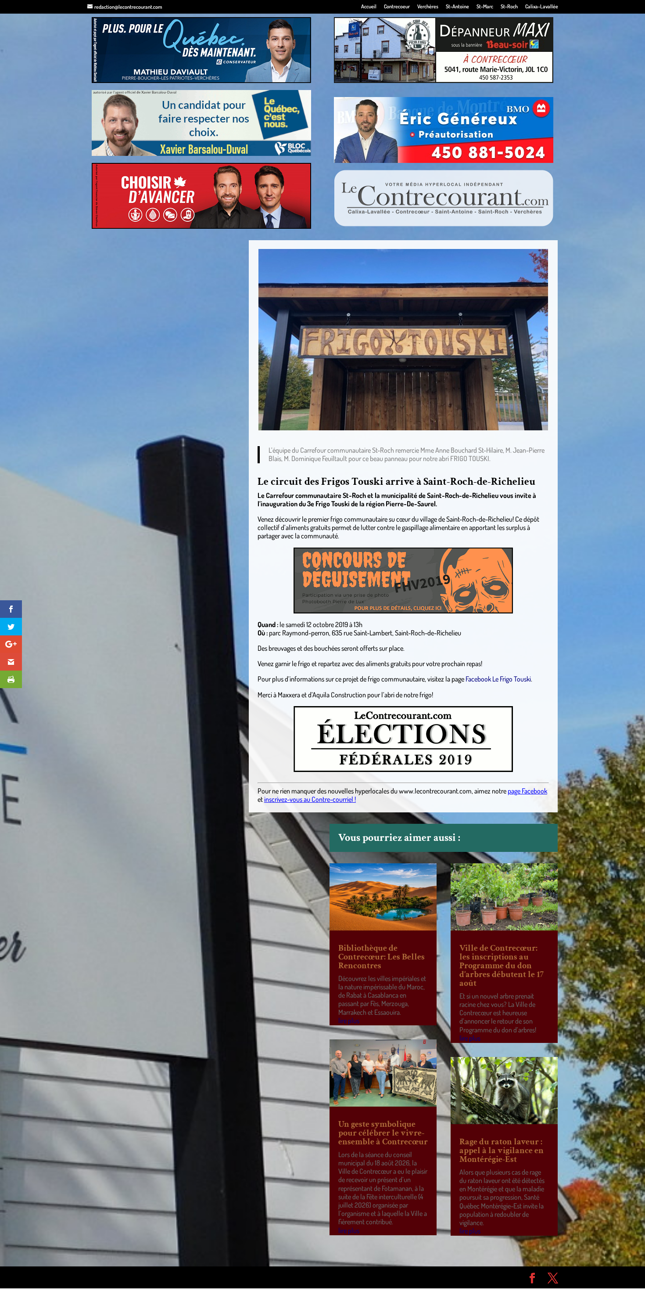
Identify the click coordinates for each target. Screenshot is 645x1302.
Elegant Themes (137, 1277)
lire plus (348, 1020)
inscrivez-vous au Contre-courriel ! (310, 799)
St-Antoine (457, 7)
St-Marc (485, 7)
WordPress (215, 1277)
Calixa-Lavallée (541, 7)
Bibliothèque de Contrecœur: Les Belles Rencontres (381, 956)
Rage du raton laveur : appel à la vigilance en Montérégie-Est (501, 1150)
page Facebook (527, 790)
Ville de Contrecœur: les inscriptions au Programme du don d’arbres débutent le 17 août (501, 965)
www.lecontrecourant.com (435, 790)
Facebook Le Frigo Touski (498, 678)
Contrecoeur (397, 7)
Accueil (368, 7)
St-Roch (509, 7)
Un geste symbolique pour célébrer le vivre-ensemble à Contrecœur (383, 1132)
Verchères (427, 7)
